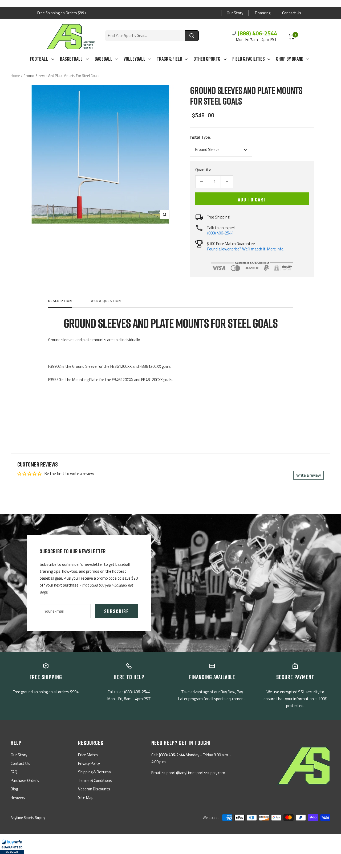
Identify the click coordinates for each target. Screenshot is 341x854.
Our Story (235, 13)
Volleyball (134, 58)
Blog (14, 789)
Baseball (103, 58)
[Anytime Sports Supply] (71, 36)
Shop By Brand (289, 58)
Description (60, 301)
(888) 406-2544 (257, 33)
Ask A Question (106, 301)
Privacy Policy (89, 763)
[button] (12, 846)
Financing (262, 13)
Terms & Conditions (95, 780)
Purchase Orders (25, 780)
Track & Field (169, 58)
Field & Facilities (248, 58)
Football (39, 58)
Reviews (18, 797)
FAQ (14, 772)
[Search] (192, 35)
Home (15, 75)
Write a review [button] (308, 475)
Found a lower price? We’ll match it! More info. (245, 249)
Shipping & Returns (94, 772)
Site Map (86, 797)
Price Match (88, 755)
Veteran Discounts (94, 789)
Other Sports (207, 58)
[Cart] (291, 36)
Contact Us (291, 13)
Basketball (71, 58)
